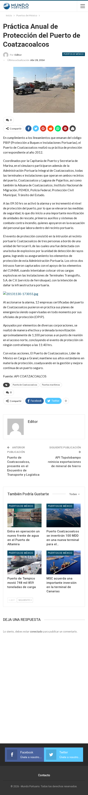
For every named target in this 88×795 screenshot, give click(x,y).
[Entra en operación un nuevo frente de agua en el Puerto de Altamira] (24, 515)
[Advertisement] (44, 684)
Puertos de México (73, 54)
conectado (36, 631)
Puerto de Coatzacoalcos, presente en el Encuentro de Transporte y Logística (23, 466)
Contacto (44, 775)
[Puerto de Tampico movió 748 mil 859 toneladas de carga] (24, 562)
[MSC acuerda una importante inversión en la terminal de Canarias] (63, 562)
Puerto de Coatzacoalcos (25, 385)
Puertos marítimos (51, 385)
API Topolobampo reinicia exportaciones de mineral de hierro (64, 462)
